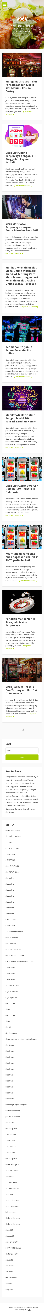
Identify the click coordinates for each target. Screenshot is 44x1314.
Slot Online (10, 1045)
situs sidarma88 (12, 1206)
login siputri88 (11, 997)
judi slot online (11, 1182)
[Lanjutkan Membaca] (23, 185)
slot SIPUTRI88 (12, 872)
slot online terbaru (13, 836)
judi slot (9, 842)
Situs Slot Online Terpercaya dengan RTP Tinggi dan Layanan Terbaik (21, 157)
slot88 (8, 1027)
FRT (29, 1310)
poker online (11, 1003)
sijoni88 (9, 1283)
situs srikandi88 (12, 1200)
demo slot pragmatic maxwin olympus (21, 1039)
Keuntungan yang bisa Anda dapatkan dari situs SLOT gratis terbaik (22, 557)
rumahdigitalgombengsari (16, 1104)
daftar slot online (13, 830)
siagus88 (9, 1289)
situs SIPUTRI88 (12, 866)
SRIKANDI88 (11, 1134)
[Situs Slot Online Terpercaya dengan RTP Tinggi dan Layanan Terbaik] (22, 136)
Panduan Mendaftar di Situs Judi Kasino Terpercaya (20, 622)
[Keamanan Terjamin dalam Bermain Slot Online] (22, 329)
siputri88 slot (11, 943)
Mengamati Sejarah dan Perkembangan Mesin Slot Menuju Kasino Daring (21, 86)
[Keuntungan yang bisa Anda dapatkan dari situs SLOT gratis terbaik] (22, 537)
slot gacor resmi (12, 1188)
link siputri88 (11, 1212)
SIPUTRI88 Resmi (13, 1248)
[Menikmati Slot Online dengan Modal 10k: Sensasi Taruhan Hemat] (22, 398)
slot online (10, 878)
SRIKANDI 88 (11, 919)
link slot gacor (11, 1128)
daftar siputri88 (12, 1254)
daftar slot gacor (13, 1164)
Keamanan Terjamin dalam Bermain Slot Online (19, 350)
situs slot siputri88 (13, 949)
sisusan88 (10, 1236)
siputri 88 (9, 1194)
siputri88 (9, 1230)
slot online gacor (12, 985)
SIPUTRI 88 (10, 854)
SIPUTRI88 (10, 860)
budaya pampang (13, 1110)
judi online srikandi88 (14, 931)
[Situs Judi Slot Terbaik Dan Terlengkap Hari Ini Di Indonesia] (22, 670)
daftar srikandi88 (13, 1218)
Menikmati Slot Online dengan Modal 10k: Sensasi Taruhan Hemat (21, 418)
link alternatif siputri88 (15, 955)
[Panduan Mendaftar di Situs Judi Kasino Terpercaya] (22, 602)
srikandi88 (10, 1176)
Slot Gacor (10, 1122)
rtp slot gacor (11, 1033)
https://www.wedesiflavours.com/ (20, 961)
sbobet (9, 1009)
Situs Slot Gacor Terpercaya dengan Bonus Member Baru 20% (22, 227)
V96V (22, 19)
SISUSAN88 (10, 1152)
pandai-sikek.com (13, 1116)
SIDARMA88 (11, 1146)
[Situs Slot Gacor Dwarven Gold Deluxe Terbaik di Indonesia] (22, 469)
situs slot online (12, 1170)
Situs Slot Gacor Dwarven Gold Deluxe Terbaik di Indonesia (22, 489)
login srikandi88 (12, 937)
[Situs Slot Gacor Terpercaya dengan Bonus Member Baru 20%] (22, 207)
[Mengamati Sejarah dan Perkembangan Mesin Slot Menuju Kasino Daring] (22, 65)
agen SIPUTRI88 (13, 848)
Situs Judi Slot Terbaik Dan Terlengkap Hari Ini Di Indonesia (21, 690)
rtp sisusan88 (11, 1277)
